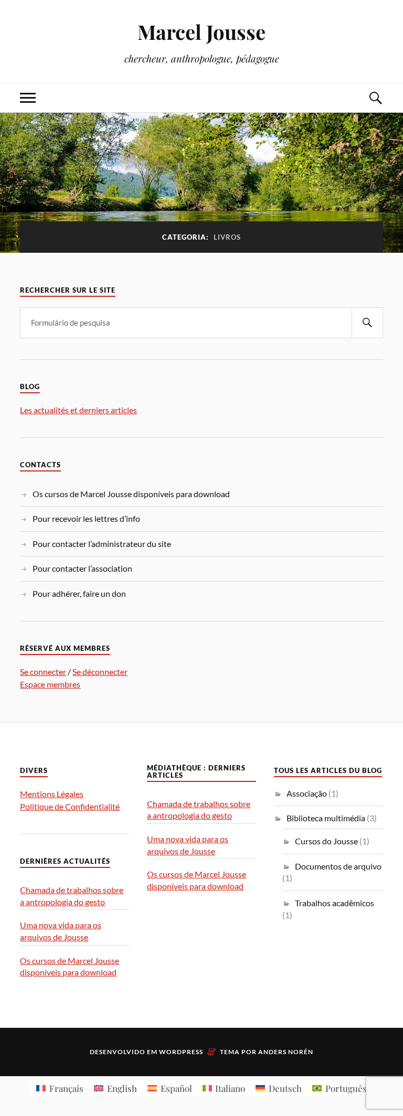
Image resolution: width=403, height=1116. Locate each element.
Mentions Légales (51, 794)
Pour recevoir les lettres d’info (86, 518)
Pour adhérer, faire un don (79, 593)
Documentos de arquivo (338, 866)
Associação (307, 793)
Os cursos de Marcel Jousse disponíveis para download (131, 494)
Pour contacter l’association (82, 568)
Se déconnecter (100, 672)
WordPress (181, 1052)
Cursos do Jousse (326, 841)
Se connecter (43, 672)
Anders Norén (285, 1052)
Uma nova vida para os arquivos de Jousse (60, 931)
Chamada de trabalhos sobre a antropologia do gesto (71, 896)
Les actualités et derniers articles (78, 410)
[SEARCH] (367, 322)
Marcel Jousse (201, 31)
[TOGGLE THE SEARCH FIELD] (375, 97)
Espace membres (50, 684)
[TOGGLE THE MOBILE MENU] (28, 97)
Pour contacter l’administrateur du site (102, 544)
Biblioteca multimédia (326, 818)
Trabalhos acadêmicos (334, 903)
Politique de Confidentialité (70, 806)
